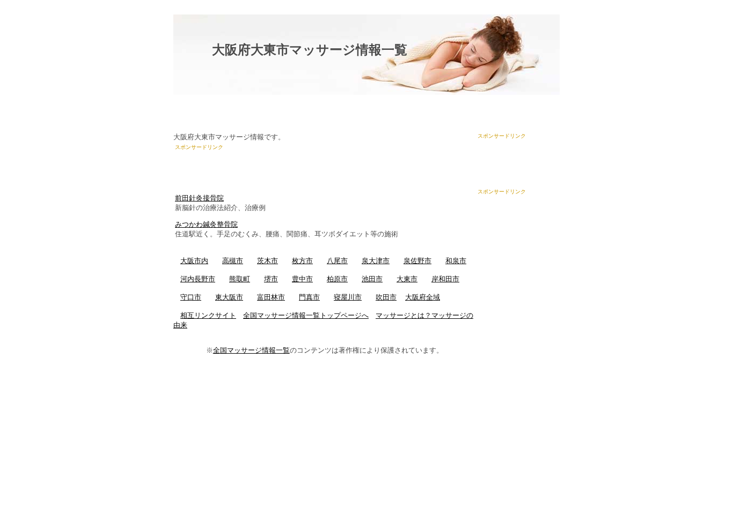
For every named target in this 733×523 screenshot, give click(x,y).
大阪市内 (194, 261)
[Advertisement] (300, 167)
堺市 (271, 279)
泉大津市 (376, 261)
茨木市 (267, 261)
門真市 (309, 297)
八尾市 (337, 261)
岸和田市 (445, 279)
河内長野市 (197, 279)
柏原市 (337, 279)
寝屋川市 (348, 297)
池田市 (372, 279)
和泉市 (455, 261)
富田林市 (271, 297)
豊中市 (302, 279)
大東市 (407, 279)
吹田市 (386, 297)
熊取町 (239, 279)
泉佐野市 (417, 261)
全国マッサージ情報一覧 (251, 350)
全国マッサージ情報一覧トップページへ (306, 315)
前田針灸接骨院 (199, 198)
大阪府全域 (422, 297)
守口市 (190, 297)
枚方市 (302, 261)
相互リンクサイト (208, 315)
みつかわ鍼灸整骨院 (206, 224)
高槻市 (232, 261)
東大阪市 (229, 297)
